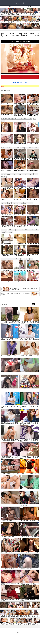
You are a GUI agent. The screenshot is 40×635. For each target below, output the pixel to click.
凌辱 (18, 147)
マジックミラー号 (19, 229)
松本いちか (3, 176)
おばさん (26, 203)
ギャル (2, 258)
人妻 (2, 203)
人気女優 (3, 232)
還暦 (22, 203)
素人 (34, 118)
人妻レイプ (8, 147)
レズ (31, 258)
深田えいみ (9, 174)
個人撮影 (20, 118)
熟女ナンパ (26, 118)
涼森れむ (25, 174)
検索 (33, 304)
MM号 (26, 229)
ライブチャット (10, 232)
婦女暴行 (36, 147)
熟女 (6, 203)
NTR (22, 258)
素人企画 (15, 118)
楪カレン (36, 174)
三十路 (9, 203)
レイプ (2, 147)
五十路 (18, 203)
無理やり (13, 147)
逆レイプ (22, 147)
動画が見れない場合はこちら (20, 82)
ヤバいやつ (31, 147)
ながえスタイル (11, 229)
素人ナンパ (3, 118)
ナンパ (2, 121)
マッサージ (8, 258)
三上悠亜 (3, 174)
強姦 (26, 147)
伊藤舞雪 (31, 174)
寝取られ (18, 258)
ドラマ (37, 229)
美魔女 (31, 203)
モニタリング (31, 229)
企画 (31, 118)
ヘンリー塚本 (4, 229)
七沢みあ (20, 174)
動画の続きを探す (20, 76)
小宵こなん (15, 174)
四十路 (13, 203)
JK (25, 258)
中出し (13, 258)
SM (28, 258)
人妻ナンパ (9, 118)
